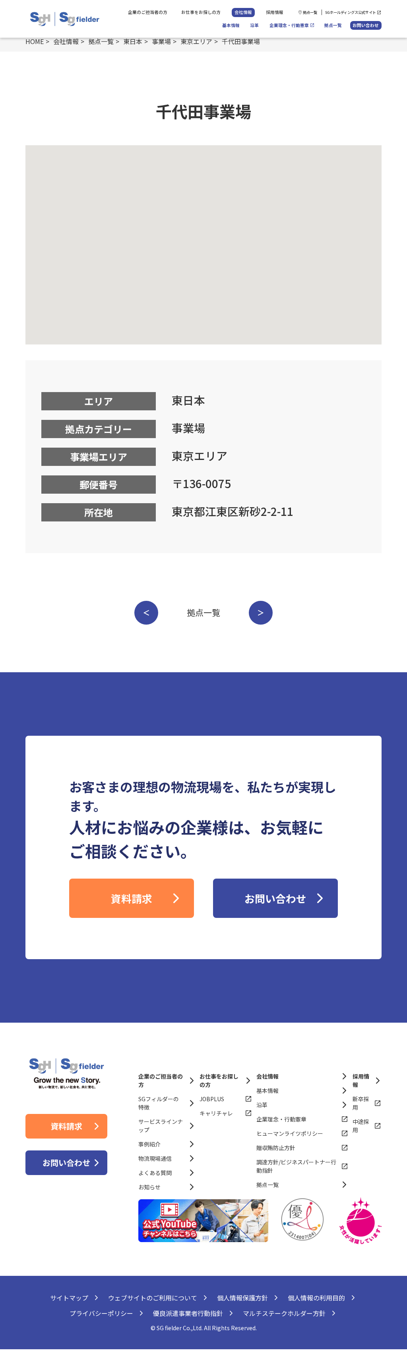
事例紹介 (149, 1144)
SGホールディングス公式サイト (350, 12)
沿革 (254, 25)
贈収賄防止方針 (275, 1148)
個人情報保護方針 (242, 1297)
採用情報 (274, 12)
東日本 (132, 41)
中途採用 (361, 1125)
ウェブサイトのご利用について (152, 1297)
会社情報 (243, 12)
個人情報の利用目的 (316, 1297)
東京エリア (196, 41)
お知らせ (149, 1187)
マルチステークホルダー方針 (284, 1313)
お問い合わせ (366, 25)
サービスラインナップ (160, 1125)
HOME (34, 41)
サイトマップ (69, 1297)
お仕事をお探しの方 (201, 12)
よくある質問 (155, 1173)
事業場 (161, 41)
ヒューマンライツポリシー (289, 1133)
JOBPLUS (212, 1099)
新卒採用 (361, 1103)
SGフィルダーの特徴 (158, 1103)
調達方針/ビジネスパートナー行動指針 (296, 1166)
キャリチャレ (216, 1113)
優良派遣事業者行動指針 (188, 1313)
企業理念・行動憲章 (289, 25)
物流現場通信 (155, 1158)
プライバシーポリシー (101, 1313)
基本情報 (231, 25)
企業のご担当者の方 (147, 12)
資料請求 (131, 898)
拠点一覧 (310, 12)
